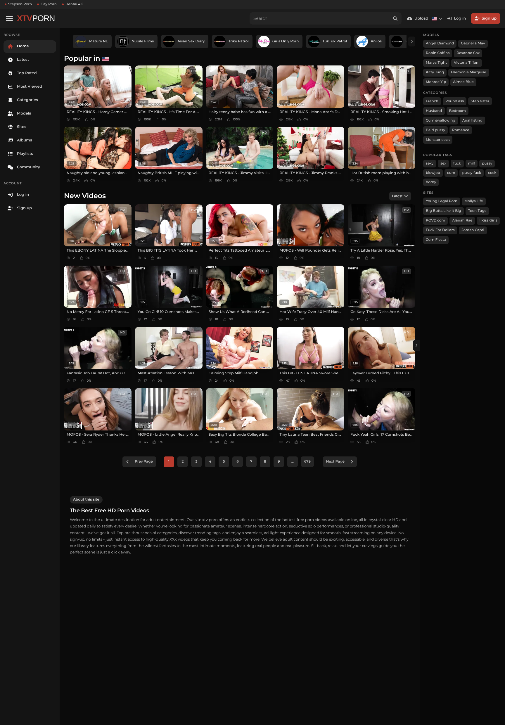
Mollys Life (473, 201)
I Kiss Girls (488, 220)
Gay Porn (49, 4)
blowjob (433, 173)
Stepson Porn (20, 4)
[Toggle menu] (9, 18)
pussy (487, 163)
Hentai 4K (74, 4)
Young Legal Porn (441, 201)
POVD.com (435, 220)
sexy (429, 163)
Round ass (454, 101)
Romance (460, 130)
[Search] (395, 18)
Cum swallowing (440, 120)
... (292, 461)
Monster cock (438, 140)
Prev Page (144, 461)
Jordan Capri (472, 230)
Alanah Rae (462, 220)
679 (307, 461)
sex (443, 163)
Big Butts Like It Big (443, 211)
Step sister (480, 101)
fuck (457, 163)
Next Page (335, 461)
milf (471, 163)
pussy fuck (471, 173)
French (432, 101)
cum (451, 173)
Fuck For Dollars (440, 230)
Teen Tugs (477, 211)
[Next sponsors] (411, 41)
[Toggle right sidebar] (416, 345)
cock (492, 173)
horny (431, 182)
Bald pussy (435, 130)
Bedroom (457, 111)
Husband (434, 111)
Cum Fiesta (436, 240)
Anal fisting (472, 120)
